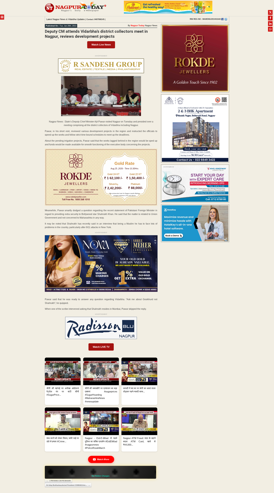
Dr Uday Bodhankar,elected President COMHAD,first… (68, 485)
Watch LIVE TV (101, 347)
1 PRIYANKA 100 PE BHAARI (58, 481)
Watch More (103, 459)
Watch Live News (101, 44)
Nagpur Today (137, 25)
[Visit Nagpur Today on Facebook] (222, 19)
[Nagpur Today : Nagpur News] (76, 8)
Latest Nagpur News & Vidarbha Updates (65, 19)
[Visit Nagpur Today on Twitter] (226, 19)
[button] (63, 381)
